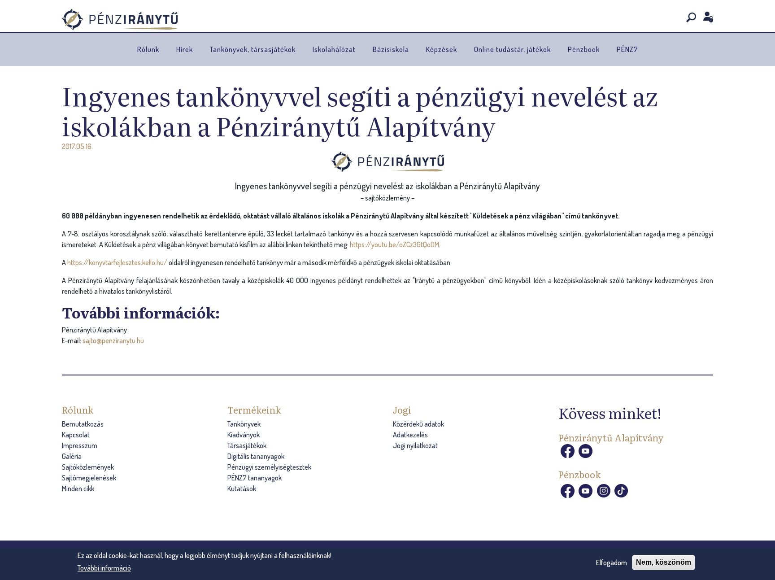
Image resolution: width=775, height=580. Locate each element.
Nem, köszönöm (663, 562)
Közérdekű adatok (418, 423)
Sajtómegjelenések (89, 477)
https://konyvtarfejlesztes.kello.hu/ (117, 262)
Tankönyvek (244, 423)
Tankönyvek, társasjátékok (253, 49)
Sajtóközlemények (88, 466)
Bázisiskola (391, 49)
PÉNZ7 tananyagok (254, 477)
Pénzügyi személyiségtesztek (269, 466)
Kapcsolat (76, 434)
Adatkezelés (410, 434)
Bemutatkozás (83, 423)
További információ (104, 567)
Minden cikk (78, 488)
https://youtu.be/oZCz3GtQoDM (394, 244)
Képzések (441, 49)
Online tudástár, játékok (512, 49)
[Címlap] (120, 19)
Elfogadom (611, 562)
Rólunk (148, 49)
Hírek (184, 49)
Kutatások (241, 488)
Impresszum (79, 445)
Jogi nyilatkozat (415, 445)
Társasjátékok (246, 445)
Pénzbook (584, 49)
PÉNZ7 (627, 49)
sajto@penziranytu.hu (113, 340)
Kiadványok (243, 434)
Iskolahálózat (334, 49)
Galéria (72, 456)
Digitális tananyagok (255, 456)
